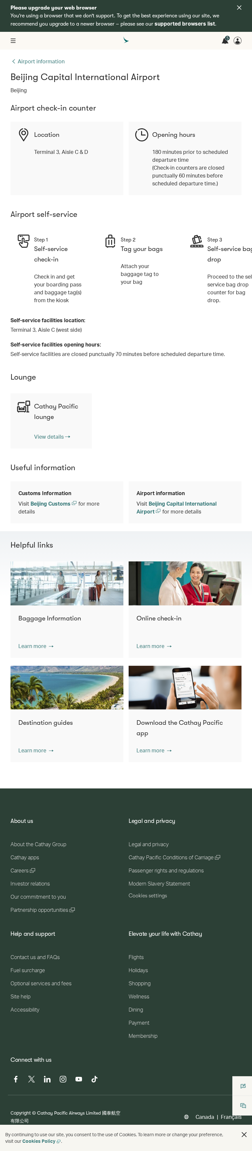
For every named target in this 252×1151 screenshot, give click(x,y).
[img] (239, 7)
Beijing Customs (51, 503)
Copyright (20, 1113)
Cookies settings (148, 896)
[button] (35, 646)
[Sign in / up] (238, 41)
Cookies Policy (38, 1141)
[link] (52, 437)
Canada (205, 1116)
